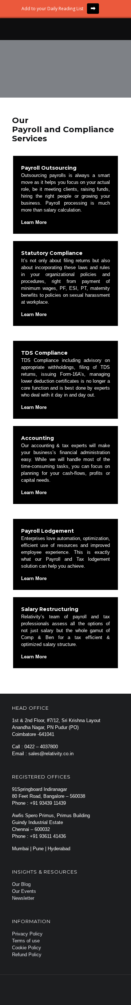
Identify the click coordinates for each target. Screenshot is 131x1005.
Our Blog (21, 884)
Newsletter (23, 898)
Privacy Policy (27, 934)
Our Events (24, 891)
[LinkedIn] (80, 992)
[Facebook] (51, 992)
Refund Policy (26, 954)
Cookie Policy (26, 947)
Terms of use (26, 940)
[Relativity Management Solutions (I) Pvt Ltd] (65, 29)
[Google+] (60, 992)
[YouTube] (70, 992)
